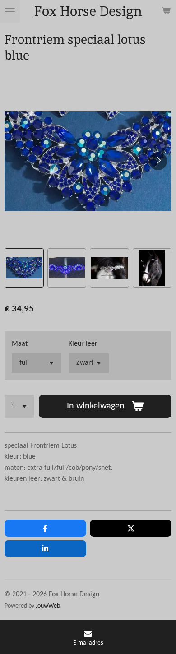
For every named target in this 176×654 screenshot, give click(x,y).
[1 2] (19, 406)
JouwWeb (48, 606)
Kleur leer (83, 344)
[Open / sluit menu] (10, 11)
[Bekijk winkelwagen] (166, 11)
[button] (24, 268)
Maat (20, 344)
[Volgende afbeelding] (158, 161)
